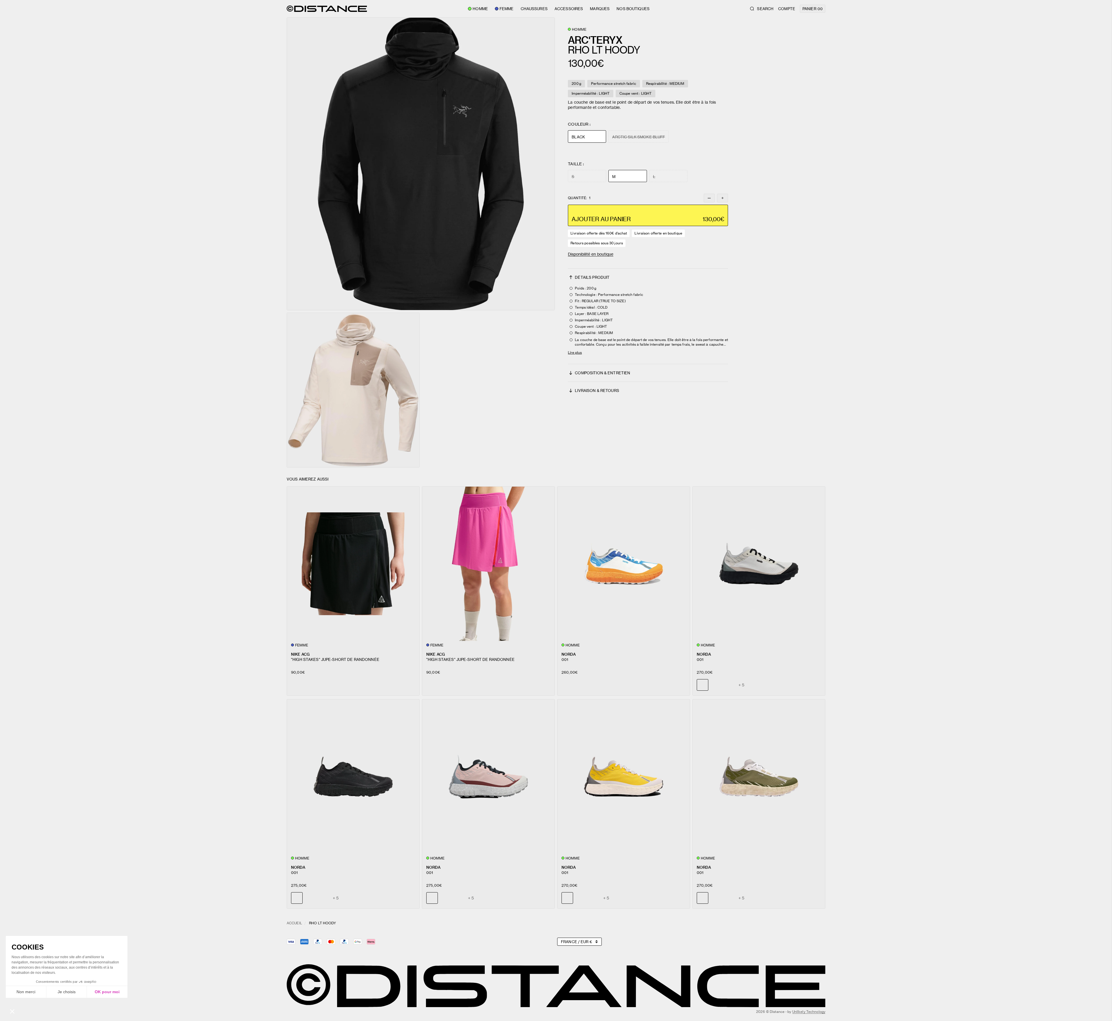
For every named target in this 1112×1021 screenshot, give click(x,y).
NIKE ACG (300, 654)
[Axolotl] (729, 685)
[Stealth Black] (716, 685)
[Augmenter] (722, 198)
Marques (600, 8)
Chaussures (534, 8)
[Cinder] (310, 898)
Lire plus (575, 352)
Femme (507, 8)
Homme (480, 8)
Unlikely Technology (808, 1011)
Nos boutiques (633, 8)
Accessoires (569, 8)
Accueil (294, 923)
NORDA (569, 654)
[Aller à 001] (623, 564)
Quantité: (579, 198)
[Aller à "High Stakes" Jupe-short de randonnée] (353, 564)
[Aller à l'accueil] (327, 9)
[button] (421, 164)
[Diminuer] (709, 198)
